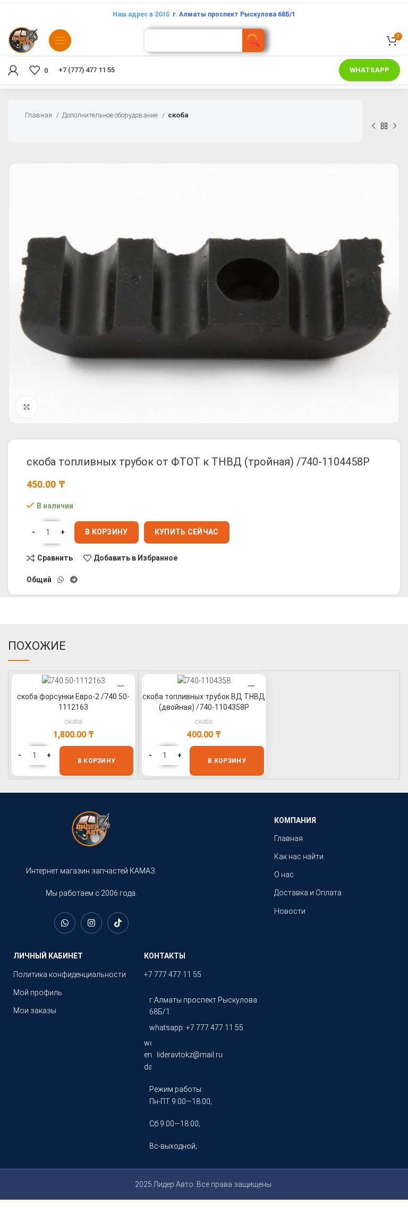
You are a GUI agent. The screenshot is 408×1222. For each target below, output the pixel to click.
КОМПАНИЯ (295, 820)
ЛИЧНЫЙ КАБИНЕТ (48, 956)
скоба (178, 115)
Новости (289, 911)
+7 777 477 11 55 (172, 974)
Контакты (164, 956)
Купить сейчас (187, 532)
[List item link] (204, 1006)
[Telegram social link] (74, 580)
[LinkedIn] (64, 923)
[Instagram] (91, 923)
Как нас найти (299, 856)
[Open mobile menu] (60, 40)
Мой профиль (37, 992)
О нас (284, 874)
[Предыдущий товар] (373, 126)
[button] (97, 761)
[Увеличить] (26, 407)
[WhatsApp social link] (60, 580)
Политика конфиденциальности (69, 974)
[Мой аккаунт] (13, 70)
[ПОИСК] (253, 40)
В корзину (106, 532)
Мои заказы (34, 1010)
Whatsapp (369, 70)
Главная (39, 115)
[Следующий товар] (394, 126)
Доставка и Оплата (308, 892)
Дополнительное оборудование (110, 115)
